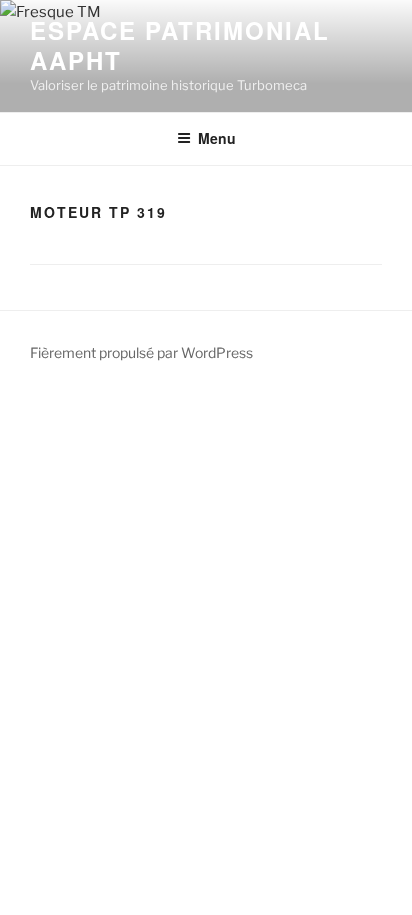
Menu (217, 138)
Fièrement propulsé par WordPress (141, 352)
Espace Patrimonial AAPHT (180, 45)
